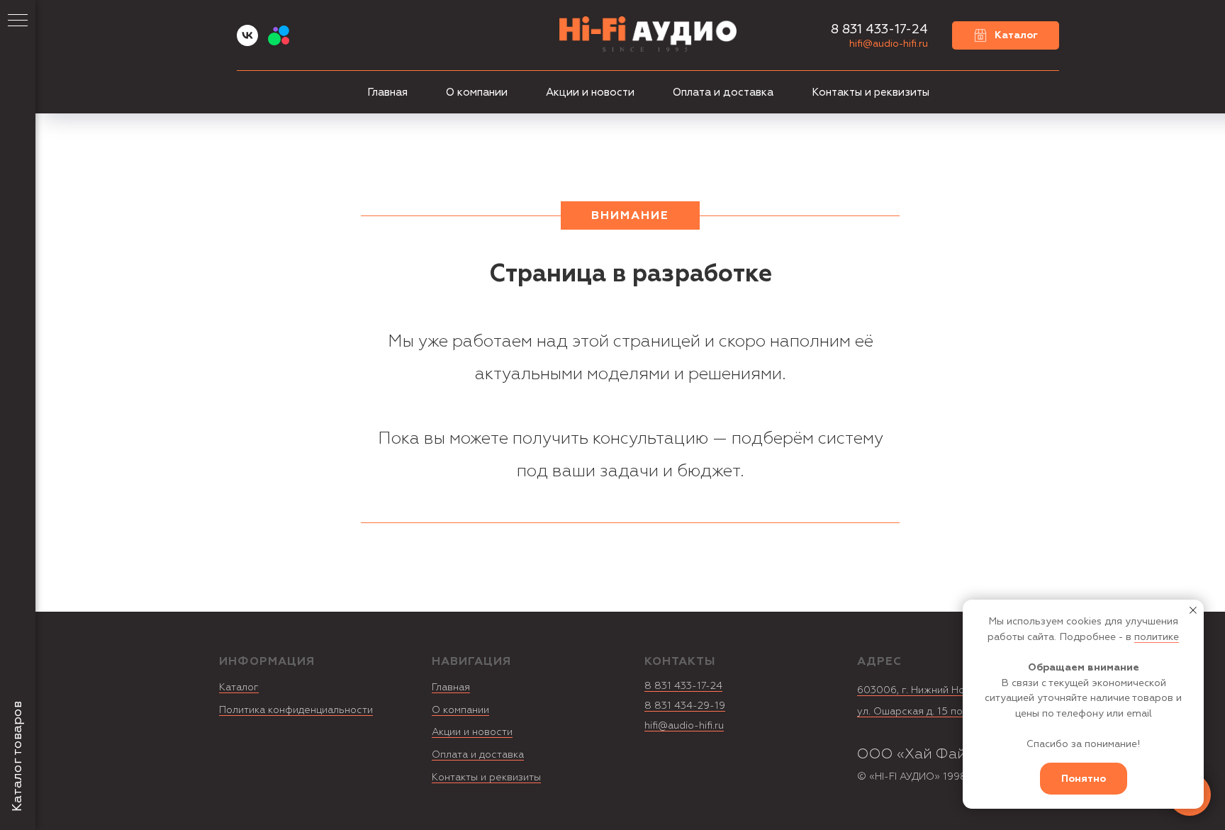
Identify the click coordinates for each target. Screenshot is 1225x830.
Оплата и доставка (723, 92)
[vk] (247, 42)
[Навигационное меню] (18, 21)
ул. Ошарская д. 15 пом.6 (917, 711)
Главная (387, 92)
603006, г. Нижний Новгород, (930, 690)
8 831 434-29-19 (684, 706)
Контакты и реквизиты (870, 92)
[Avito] (278, 42)
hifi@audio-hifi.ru (888, 44)
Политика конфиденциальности (296, 710)
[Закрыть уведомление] (1193, 610)
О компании (477, 92)
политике (1156, 637)
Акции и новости (590, 92)
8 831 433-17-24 (683, 686)
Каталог (239, 687)
